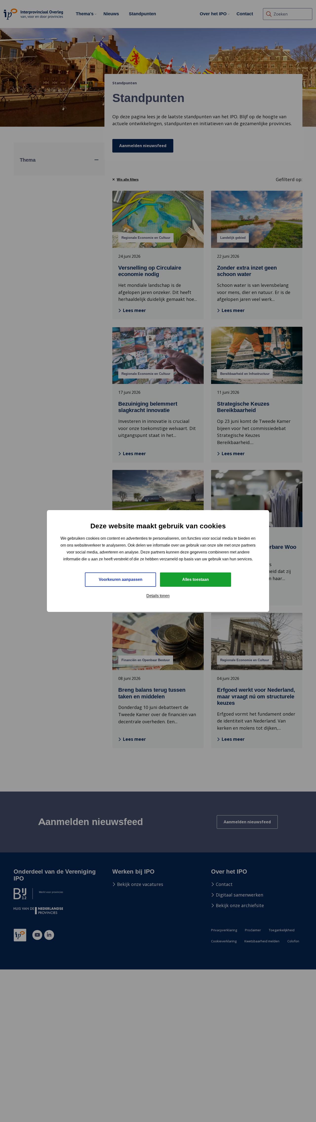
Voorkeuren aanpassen (120, 579)
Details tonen (158, 596)
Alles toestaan (195, 579)
